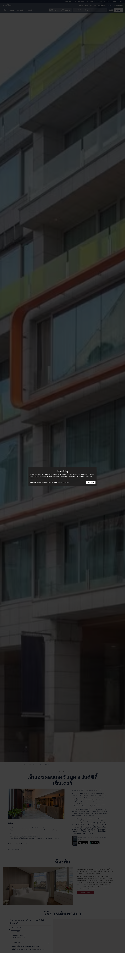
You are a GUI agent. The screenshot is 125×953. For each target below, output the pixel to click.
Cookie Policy (42, 478)
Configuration (81, 476)
